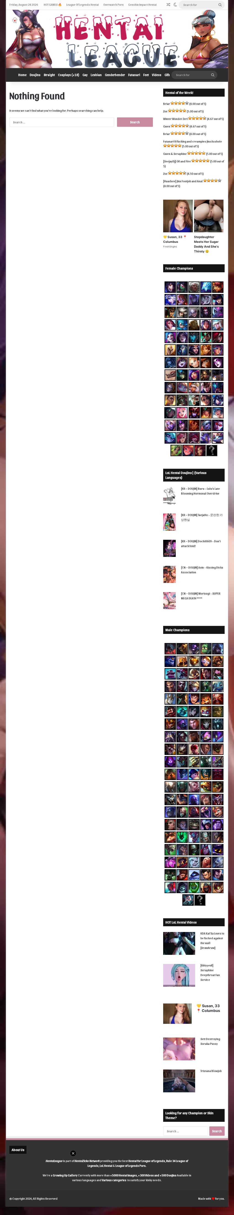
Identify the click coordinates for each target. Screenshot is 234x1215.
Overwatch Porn (113, 4)
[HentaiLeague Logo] (117, 39)
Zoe (165, 111)
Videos (156, 75)
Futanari (134, 75)
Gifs (167, 75)
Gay (85, 75)
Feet (146, 75)
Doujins (35, 75)
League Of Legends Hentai (82, 4)
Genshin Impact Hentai (142, 4)
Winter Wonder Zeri (175, 118)
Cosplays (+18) (68, 75)
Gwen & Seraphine (175, 153)
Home (22, 75)
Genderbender (115, 75)
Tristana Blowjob (211, 1070)
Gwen (166, 126)
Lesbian (96, 75)
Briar (166, 103)
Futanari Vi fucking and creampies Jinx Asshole (192, 141)
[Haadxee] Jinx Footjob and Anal (183, 181)
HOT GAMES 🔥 (53, 4)
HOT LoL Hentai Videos (181, 922)
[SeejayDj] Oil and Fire (177, 161)
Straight (49, 75)
